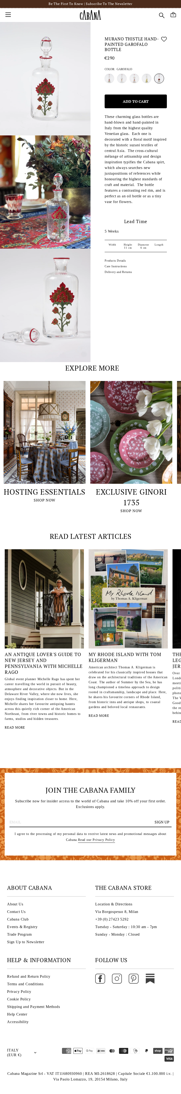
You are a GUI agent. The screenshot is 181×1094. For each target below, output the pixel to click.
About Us (15, 904)
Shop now (44, 500)
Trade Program (19, 934)
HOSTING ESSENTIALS (44, 492)
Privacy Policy (19, 992)
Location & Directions (113, 904)
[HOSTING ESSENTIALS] (45, 432)
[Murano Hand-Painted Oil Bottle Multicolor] (134, 78)
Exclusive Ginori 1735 (131, 497)
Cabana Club (18, 919)
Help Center (17, 1014)
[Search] (161, 15)
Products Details (115, 260)
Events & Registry (22, 927)
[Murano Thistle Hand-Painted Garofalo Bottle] (159, 78)
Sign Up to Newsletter (25, 942)
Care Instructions (116, 266)
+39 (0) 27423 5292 (111, 919)
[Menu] (8, 14)
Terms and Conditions (25, 984)
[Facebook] (100, 978)
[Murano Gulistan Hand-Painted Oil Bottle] (122, 78)
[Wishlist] (164, 45)
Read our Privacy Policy (96, 840)
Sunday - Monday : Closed (117, 934)
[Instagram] (117, 978)
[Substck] (150, 978)
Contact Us (16, 912)
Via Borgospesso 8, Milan (116, 912)
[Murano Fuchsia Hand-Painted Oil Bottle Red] (109, 78)
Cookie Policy (19, 999)
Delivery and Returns (118, 272)
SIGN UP (162, 822)
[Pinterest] (134, 978)
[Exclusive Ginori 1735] (131, 432)
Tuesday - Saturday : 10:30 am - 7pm (126, 927)
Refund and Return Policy (28, 976)
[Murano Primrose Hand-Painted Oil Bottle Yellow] (146, 78)
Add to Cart (136, 101)
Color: (118, 69)
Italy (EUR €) (14, 1052)
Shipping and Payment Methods (33, 1007)
